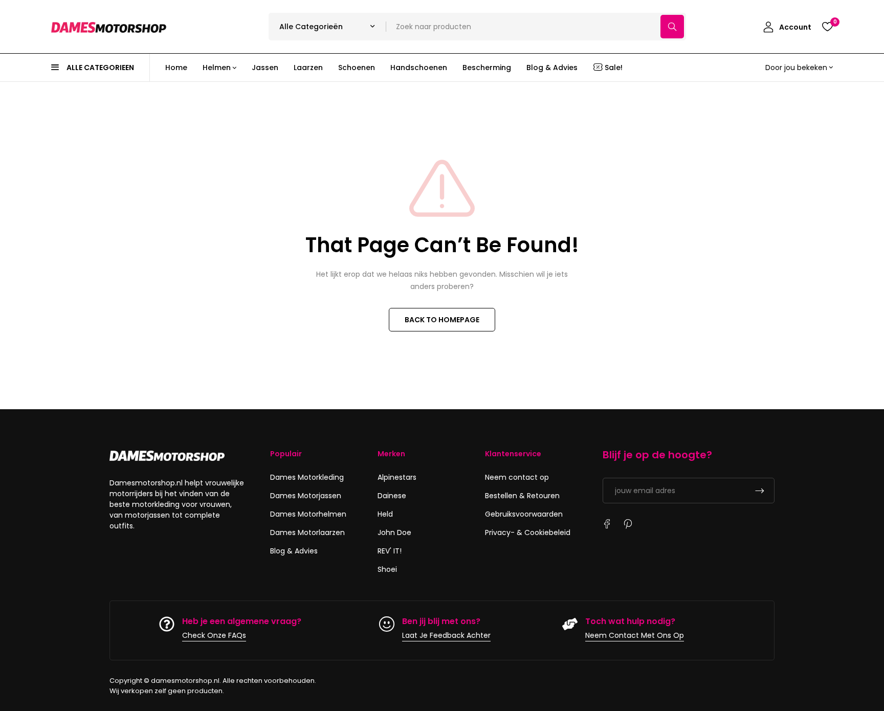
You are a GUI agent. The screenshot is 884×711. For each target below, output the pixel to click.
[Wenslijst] (827, 26)
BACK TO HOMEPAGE (442, 320)
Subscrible (759, 490)
